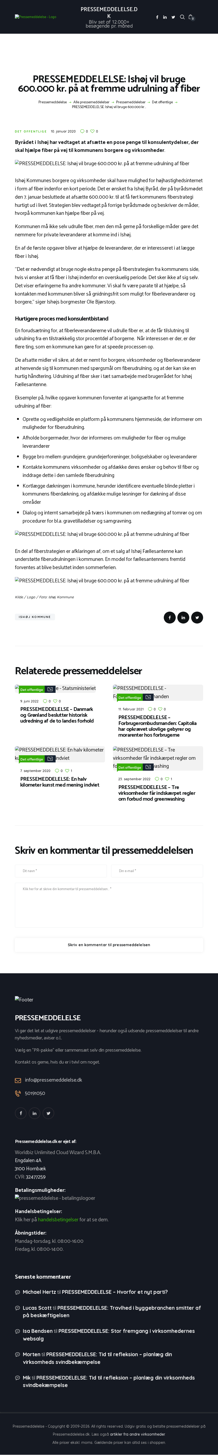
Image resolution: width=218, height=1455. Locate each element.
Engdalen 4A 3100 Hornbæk (30, 1165)
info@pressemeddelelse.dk (53, 1080)
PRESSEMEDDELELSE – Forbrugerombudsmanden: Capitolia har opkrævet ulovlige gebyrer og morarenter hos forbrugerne (157, 726)
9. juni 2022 (29, 701)
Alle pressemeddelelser (91, 102)
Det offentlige (162, 102)
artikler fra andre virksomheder (137, 1434)
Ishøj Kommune (35, 617)
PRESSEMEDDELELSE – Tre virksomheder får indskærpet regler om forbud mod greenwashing (156, 793)
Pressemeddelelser (131, 102)
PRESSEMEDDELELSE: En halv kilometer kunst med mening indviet (59, 782)
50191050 (35, 1094)
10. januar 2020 (63, 131)
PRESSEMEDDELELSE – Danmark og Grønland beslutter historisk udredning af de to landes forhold (57, 715)
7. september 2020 (35, 771)
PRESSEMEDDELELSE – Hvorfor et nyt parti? (115, 1292)
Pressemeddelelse (53, 102)
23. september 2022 (134, 779)
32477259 (35, 1177)
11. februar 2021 (131, 709)
